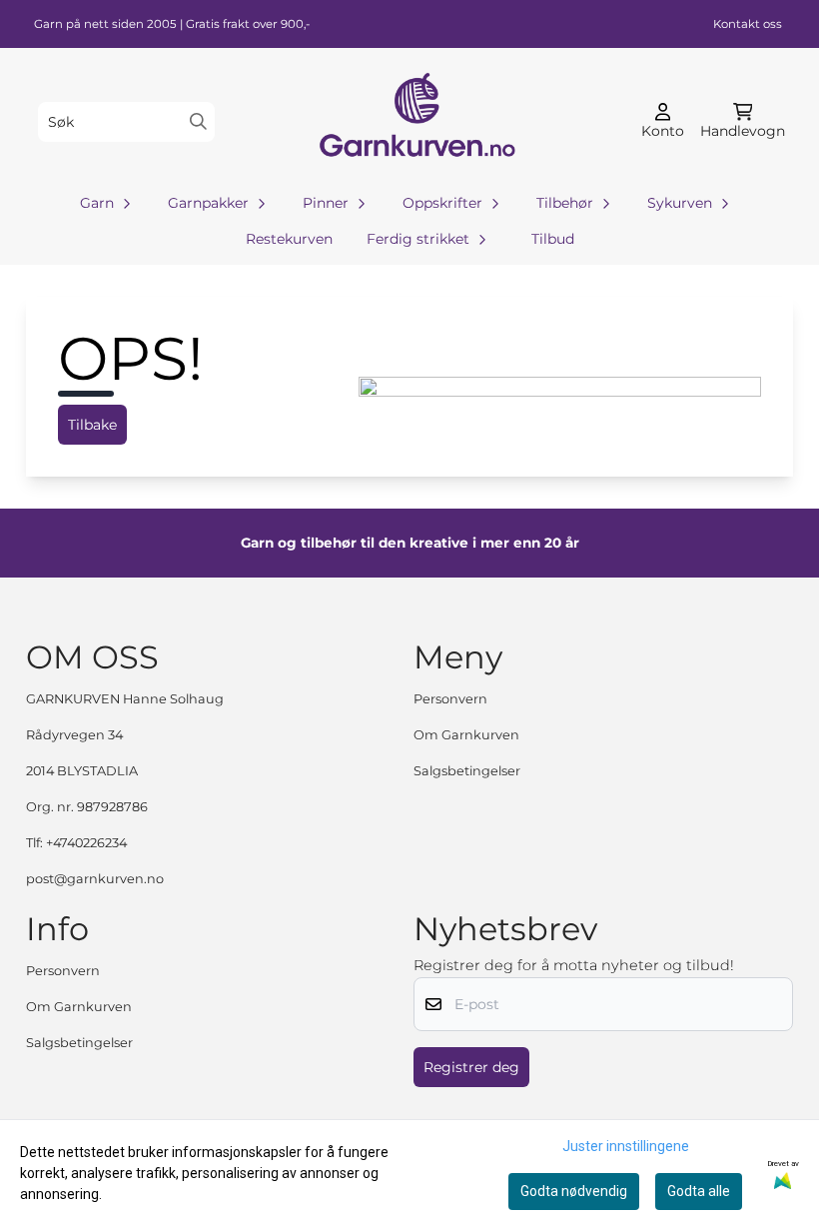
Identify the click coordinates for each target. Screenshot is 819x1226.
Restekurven (289, 239)
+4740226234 (86, 842)
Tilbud (552, 239)
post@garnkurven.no (95, 878)
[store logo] (415, 121)
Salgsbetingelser (466, 770)
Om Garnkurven (466, 734)
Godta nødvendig (573, 1191)
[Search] (198, 121)
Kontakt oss (747, 24)
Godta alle (698, 1191)
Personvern (450, 698)
